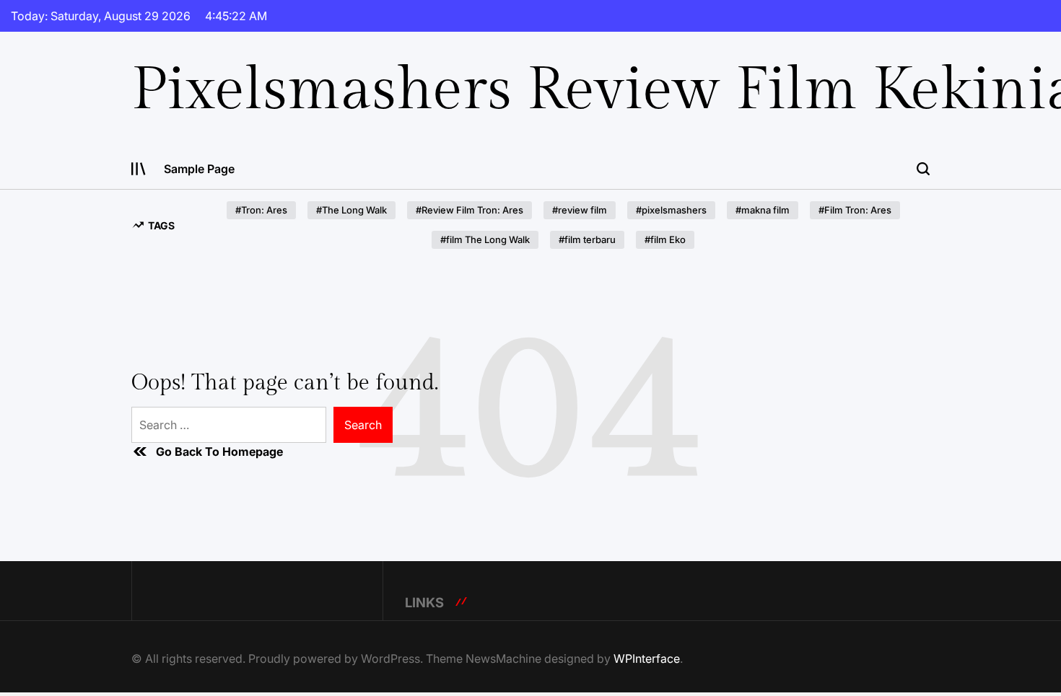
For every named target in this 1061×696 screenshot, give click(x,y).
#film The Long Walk (485, 239)
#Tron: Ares (261, 210)
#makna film (762, 210)
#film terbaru (587, 239)
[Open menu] (138, 169)
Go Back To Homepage (219, 451)
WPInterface (647, 658)
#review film (579, 210)
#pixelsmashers (671, 210)
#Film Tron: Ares (854, 210)
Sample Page (199, 169)
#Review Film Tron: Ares (469, 210)
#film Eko (665, 239)
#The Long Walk (351, 210)
